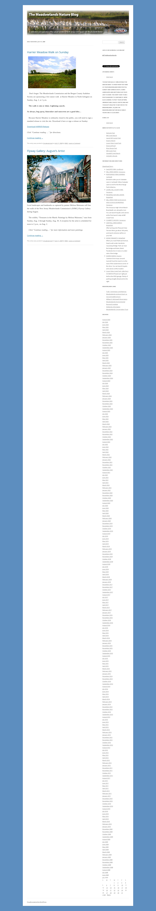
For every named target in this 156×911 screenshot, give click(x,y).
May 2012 (105, 755)
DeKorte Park (110, 133)
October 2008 (106, 865)
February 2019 (107, 549)
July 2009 (105, 842)
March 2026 (106, 332)
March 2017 (106, 607)
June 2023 (105, 416)
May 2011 (105, 786)
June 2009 (105, 844)
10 (122, 885)
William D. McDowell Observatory (116, 299)
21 (110, 890)
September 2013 (107, 714)
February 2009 (107, 855)
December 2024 (107, 371)
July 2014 (105, 689)
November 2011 (107, 771)
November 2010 (107, 801)
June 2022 (105, 447)
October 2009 (106, 834)
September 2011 (107, 776)
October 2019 (106, 528)
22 (114, 890)
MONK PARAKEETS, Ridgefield (115, 238)
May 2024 (105, 388)
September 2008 (107, 867)
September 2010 (107, 806)
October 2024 (106, 376)
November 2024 (107, 373)
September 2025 (107, 348)
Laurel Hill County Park (113, 138)
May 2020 (105, 511)
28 (110, 893)
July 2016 (105, 628)
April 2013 (105, 727)
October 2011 (106, 773)
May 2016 (105, 633)
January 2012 (106, 765)
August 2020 (106, 503)
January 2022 (106, 460)
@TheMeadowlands (109, 55)
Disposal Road (111, 146)
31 (122, 893)
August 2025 (106, 350)
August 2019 (106, 534)
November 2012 (107, 740)
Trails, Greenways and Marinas (116, 292)
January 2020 (106, 521)
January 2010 (106, 827)
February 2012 (107, 763)
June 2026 (105, 325)
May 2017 (105, 602)
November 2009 (107, 832)
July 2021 (105, 475)
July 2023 (105, 414)
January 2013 (106, 735)
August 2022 (106, 442)
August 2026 (106, 320)
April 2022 (105, 452)
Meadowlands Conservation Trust (117, 309)
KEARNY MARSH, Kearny (114, 256)
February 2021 (107, 488)
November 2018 (107, 557)
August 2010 (106, 809)
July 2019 (105, 536)
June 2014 (105, 692)
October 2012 (106, 742)
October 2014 (106, 681)
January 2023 (106, 429)
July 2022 (105, 444)
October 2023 (106, 406)
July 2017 (105, 597)
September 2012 (107, 745)
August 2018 (106, 564)
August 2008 (106, 870)
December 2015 (107, 646)
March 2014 (106, 699)
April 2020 (105, 513)
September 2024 (107, 378)
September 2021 (107, 470)
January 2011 (106, 796)
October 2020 (106, 498)
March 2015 (106, 669)
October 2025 (106, 345)
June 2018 (105, 569)
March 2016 (106, 638)
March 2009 (106, 852)
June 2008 (105, 875)
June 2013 (105, 722)
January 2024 (106, 399)
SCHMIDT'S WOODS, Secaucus (116, 220)
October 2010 (106, 804)
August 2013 (106, 717)
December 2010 (107, 799)
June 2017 (105, 600)
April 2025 (105, 360)
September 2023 (107, 409)
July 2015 (105, 658)
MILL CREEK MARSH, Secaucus (115, 172)
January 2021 (106, 490)
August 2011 (106, 778)
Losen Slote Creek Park (113, 143)
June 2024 (105, 386)
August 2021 (106, 472)
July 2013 (105, 720)
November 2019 (107, 526)
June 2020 (105, 508)
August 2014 (106, 686)
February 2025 (107, 365)
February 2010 (107, 824)
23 (118, 890)
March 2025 (106, 363)
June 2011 (105, 783)
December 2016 (107, 615)
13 (107, 888)
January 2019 (106, 551)
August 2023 (106, 411)
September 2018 (107, 562)
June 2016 (105, 630)
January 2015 (106, 674)
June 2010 (105, 814)
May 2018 (105, 572)
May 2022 (105, 450)
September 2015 (107, 653)
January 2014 (106, 704)
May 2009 (105, 847)
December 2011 (107, 768)
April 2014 (105, 697)
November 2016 (107, 618)
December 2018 (107, 554)
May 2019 (105, 541)
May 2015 (105, 664)
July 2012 (105, 750)
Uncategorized (48, 143)
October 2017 (106, 590)
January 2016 (106, 643)
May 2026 (105, 327)
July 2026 (105, 322)
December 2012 (107, 737)
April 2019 (105, 544)
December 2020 (107, 493)
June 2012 (105, 753)
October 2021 (106, 467)
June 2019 (105, 539)
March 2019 (106, 546)
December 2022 (107, 432)
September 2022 (107, 439)
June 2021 (105, 478)
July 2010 (105, 811)
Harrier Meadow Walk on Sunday (48, 52)
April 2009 (105, 849)
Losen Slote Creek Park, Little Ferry (117, 271)
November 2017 (107, 587)
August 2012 (106, 748)
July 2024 (105, 383)
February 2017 (107, 610)
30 (118, 893)
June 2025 (105, 355)
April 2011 (105, 788)
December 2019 (107, 523)
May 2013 (105, 725)
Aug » (109, 895)
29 (114, 893)
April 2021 (105, 483)
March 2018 (106, 577)
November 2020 (107, 495)
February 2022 (107, 457)
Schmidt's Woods (111, 156)
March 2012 (106, 760)
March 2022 (106, 455)
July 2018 (105, 567)
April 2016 (105, 635)
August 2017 (106, 595)
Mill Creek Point (111, 151)
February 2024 (107, 396)
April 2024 (105, 391)
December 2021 (107, 462)
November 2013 (107, 709)
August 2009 (106, 839)
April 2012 (105, 758)
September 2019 (107, 531)
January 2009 (106, 857)
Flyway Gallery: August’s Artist (46, 151)
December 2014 (107, 676)
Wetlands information (113, 307)
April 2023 (105, 421)
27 (107, 893)
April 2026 (105, 330)
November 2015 (107, 648)
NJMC (66, 143)
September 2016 (107, 623)
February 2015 (107, 671)
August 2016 (106, 625)
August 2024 (106, 381)
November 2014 (107, 679)
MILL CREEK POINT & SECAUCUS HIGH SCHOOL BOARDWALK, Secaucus (116, 202)
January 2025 (106, 368)
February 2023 (107, 427)
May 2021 (105, 480)
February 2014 (107, 702)
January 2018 (106, 582)
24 (122, 890)
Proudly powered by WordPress (36, 902)
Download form (107, 166)
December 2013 (107, 707)
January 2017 (106, 613)
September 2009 (107, 837)
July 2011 (105, 781)
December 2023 (107, 401)
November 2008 (107, 862)
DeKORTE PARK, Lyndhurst (114, 169)
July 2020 (105, 506)
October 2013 (106, 712)
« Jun (104, 895)
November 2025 (107, 343)
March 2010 (106, 821)
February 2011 (107, 793)
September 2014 (107, 684)
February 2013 (107, 732)
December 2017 (107, 585)
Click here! (109, 77)
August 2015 (106, 656)
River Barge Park (111, 148)
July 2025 (105, 353)
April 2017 (105, 605)
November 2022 (107, 434)
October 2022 (106, 437)
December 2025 (107, 340)
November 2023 (107, 404)
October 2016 (106, 620)
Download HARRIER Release (38, 126)
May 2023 (105, 419)
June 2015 (105, 661)
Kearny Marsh (110, 141)
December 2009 (107, 829)
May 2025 (105, 358)
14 (110, 888)
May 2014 (105, 694)
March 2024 (106, 393)
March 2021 (106, 485)
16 (118, 888)
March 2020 (106, 516)
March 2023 (106, 424)
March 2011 (106, 791)
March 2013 (106, 730)
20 (107, 890)
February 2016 (107, 641)
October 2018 (106, 559)
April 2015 (105, 666)
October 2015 (106, 651)
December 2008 (107, 860)
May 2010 (105, 816)
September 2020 (107, 500)
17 (122, 888)
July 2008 (105, 872)
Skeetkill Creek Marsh (113, 153)
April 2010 (105, 819)
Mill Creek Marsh (111, 136)
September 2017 (107, 592)
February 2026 (107, 335)
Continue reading (35, 138)
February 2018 (107, 579)
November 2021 (107, 465)
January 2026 (106, 337)
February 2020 (107, 518)
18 (126, 888)
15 (114, 888)
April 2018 (105, 574)
